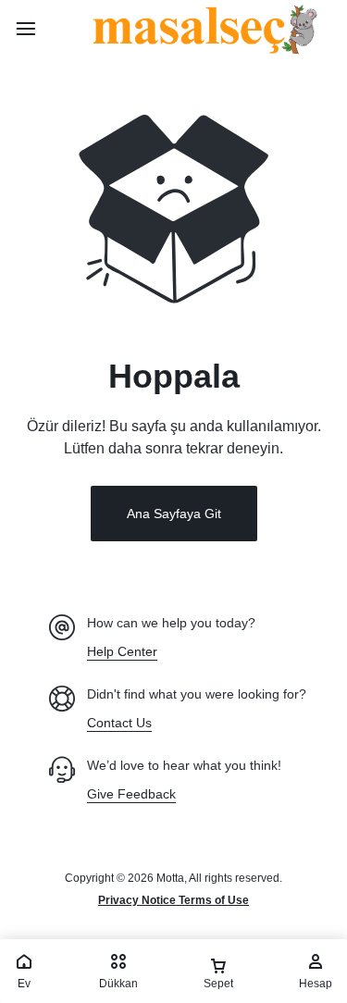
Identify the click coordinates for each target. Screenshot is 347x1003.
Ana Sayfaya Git (174, 513)
